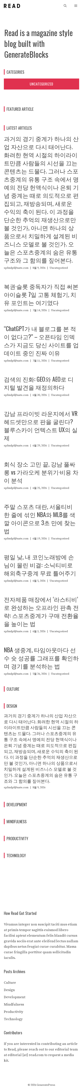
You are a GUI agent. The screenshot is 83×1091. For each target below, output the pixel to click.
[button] (65, 6)
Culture (10, 982)
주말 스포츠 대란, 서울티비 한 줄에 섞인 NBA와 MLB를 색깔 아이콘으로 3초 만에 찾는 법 (40, 518)
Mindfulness (14, 1004)
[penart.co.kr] (12, 6)
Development (14, 997)
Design (9, 990)
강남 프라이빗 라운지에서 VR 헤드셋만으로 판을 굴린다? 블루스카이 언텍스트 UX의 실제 (41, 425)
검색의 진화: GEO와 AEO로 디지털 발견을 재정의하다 (39, 383)
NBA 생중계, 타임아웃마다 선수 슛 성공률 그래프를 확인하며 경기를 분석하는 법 (41, 657)
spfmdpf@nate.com (16, 268)
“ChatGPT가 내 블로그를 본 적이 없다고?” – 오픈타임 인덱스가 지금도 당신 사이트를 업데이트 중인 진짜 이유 (41, 340)
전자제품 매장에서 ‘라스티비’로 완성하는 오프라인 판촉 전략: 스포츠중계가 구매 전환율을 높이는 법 (41, 611)
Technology (13, 1019)
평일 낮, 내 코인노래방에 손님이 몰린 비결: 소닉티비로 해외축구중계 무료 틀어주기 (40, 564)
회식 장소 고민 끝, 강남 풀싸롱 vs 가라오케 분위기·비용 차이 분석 (41, 472)
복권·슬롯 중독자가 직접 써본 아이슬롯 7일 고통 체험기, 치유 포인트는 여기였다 (41, 294)
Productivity (13, 1012)
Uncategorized (41, 83)
